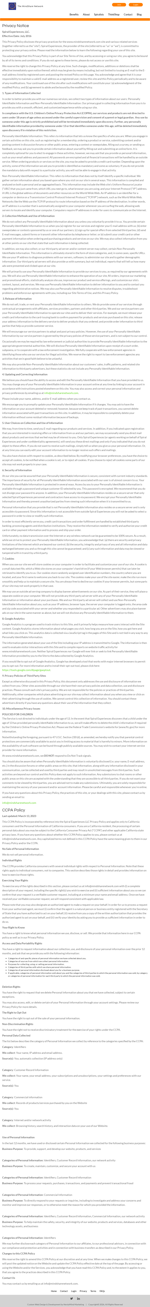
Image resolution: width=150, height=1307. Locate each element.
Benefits (74, 14)
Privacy (83, 1291)
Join (119, 4)
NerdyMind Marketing (74, 1304)
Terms (93, 1291)
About (86, 14)
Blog (139, 14)
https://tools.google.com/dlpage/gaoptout (26, 670)
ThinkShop (113, 14)
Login (135, 4)
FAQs (102, 1291)
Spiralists (99, 14)
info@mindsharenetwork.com (61, 393)
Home (54, 1291)
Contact (128, 14)
